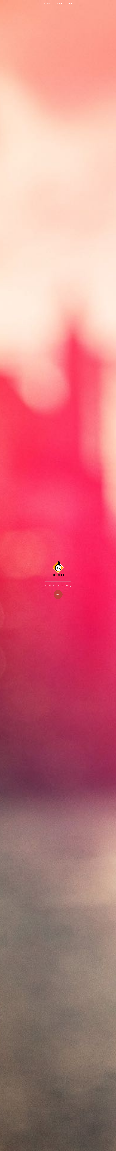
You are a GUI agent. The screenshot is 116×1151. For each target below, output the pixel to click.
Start (58, 594)
